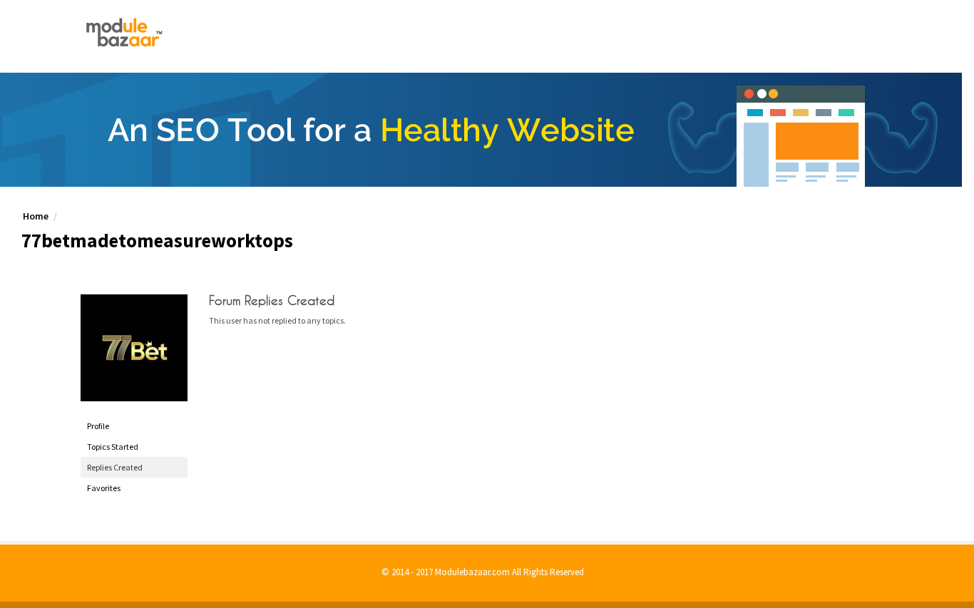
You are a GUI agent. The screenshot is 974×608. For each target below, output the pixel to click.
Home (35, 216)
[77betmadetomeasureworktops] (134, 347)
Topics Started (112, 446)
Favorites (104, 488)
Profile (98, 426)
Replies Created (115, 467)
